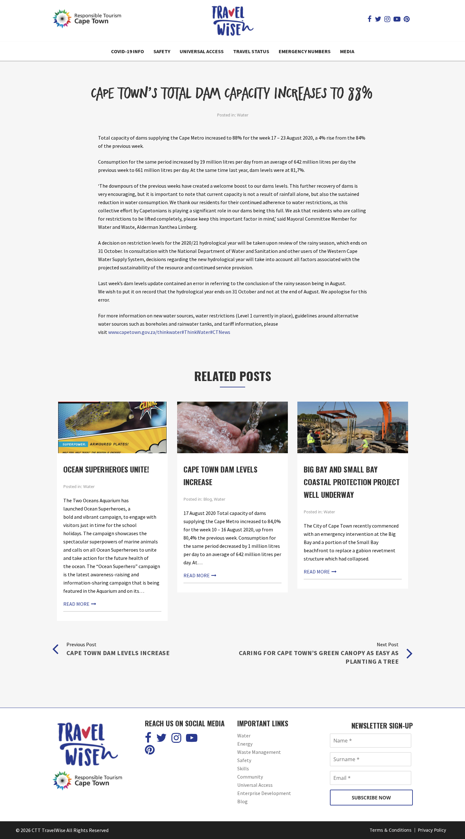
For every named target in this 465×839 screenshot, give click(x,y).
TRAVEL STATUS (251, 51)
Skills (243, 768)
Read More (76, 604)
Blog (207, 499)
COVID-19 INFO (127, 51)
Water (242, 115)
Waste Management (259, 752)
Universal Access (255, 785)
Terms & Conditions (391, 830)
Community (250, 776)
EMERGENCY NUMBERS (305, 51)
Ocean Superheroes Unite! (106, 469)
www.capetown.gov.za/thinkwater (145, 332)
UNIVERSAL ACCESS (202, 51)
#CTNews (220, 332)
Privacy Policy (432, 830)
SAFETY (161, 51)
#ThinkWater (196, 332)
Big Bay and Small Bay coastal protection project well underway (352, 481)
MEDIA (347, 51)
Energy (244, 744)
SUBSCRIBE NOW (371, 797)
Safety (244, 760)
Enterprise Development (264, 793)
